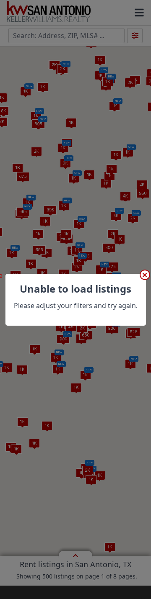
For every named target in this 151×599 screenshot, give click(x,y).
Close (145, 275)
